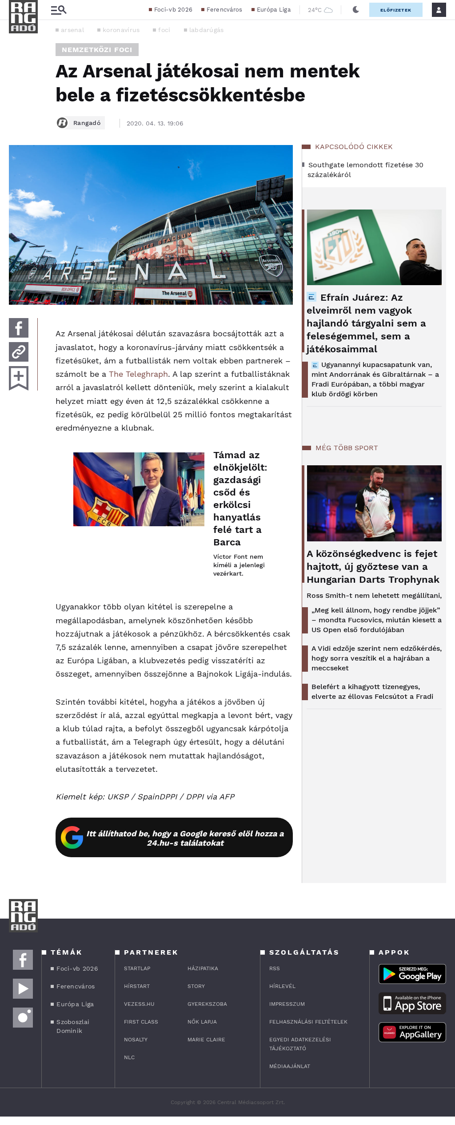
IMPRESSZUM (287, 1004)
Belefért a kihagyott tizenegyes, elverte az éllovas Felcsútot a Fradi (372, 691)
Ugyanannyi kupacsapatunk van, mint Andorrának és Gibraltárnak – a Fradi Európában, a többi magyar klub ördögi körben (375, 379)
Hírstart (137, 986)
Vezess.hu (139, 1004)
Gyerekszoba (207, 1004)
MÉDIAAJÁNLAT (289, 1066)
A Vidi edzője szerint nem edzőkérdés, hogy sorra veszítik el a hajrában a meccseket (376, 658)
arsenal (72, 29)
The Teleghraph (138, 374)
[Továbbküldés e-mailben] (18, 352)
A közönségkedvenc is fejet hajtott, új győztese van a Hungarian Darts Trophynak (373, 566)
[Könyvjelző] (18, 378)
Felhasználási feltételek (308, 1022)
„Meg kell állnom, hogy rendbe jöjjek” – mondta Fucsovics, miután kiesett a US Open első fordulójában (376, 620)
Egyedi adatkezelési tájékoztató (300, 1044)
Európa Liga (274, 9)
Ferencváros (224, 9)
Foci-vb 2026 (173, 9)
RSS (274, 968)
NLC (129, 1057)
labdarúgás (206, 29)
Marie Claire (206, 1039)
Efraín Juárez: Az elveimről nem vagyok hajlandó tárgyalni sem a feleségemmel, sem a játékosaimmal (366, 323)
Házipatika (203, 968)
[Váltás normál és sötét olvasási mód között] (356, 9)
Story (196, 986)
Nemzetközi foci (97, 49)
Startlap (137, 968)
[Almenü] (59, 10)
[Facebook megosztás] (18, 328)
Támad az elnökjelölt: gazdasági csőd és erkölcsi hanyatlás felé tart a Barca (240, 498)
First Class (141, 1022)
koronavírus (121, 29)
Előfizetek (395, 10)
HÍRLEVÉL (282, 986)
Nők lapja (202, 1022)
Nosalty (136, 1039)
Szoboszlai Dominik (72, 1026)
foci (164, 29)
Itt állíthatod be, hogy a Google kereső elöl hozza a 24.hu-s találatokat (184, 838)
